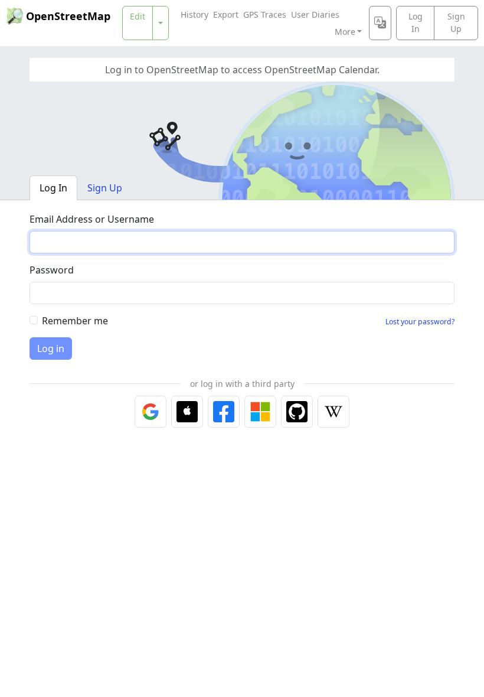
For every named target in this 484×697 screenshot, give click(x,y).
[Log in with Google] (150, 412)
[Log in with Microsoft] (260, 412)
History (194, 14)
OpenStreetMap (68, 16)
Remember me (75, 320)
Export (225, 14)
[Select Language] (380, 23)
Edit (137, 16)
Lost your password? (419, 322)
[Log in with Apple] (187, 412)
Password (52, 269)
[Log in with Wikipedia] (333, 412)
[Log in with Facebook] (224, 412)
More (345, 31)
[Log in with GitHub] (297, 412)
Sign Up (456, 22)
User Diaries (315, 14)
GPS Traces (264, 14)
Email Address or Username (92, 219)
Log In (415, 22)
